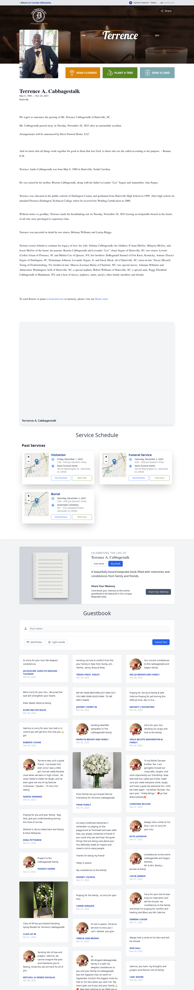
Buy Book (115, 563)
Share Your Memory (158, 591)
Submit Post (161, 642)
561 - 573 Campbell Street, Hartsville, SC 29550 (70, 509)
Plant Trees (82, 478)
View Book (99, 563)
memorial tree (56, 299)
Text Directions (61, 478)
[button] (36, 462)
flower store (101, 299)
